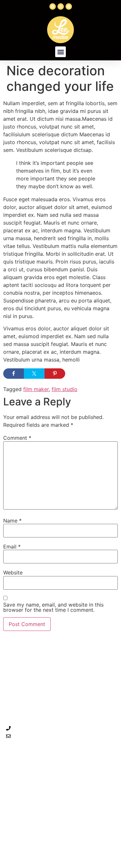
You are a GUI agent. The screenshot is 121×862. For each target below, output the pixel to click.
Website (13, 572)
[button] (60, 51)
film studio (64, 389)
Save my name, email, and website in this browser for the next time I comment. (53, 607)
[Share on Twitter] (34, 373)
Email (12, 546)
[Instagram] (60, 6)
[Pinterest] (69, 6)
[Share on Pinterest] (55, 373)
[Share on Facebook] (13, 373)
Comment (17, 437)
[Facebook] (52, 6)
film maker (36, 389)
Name (12, 520)
